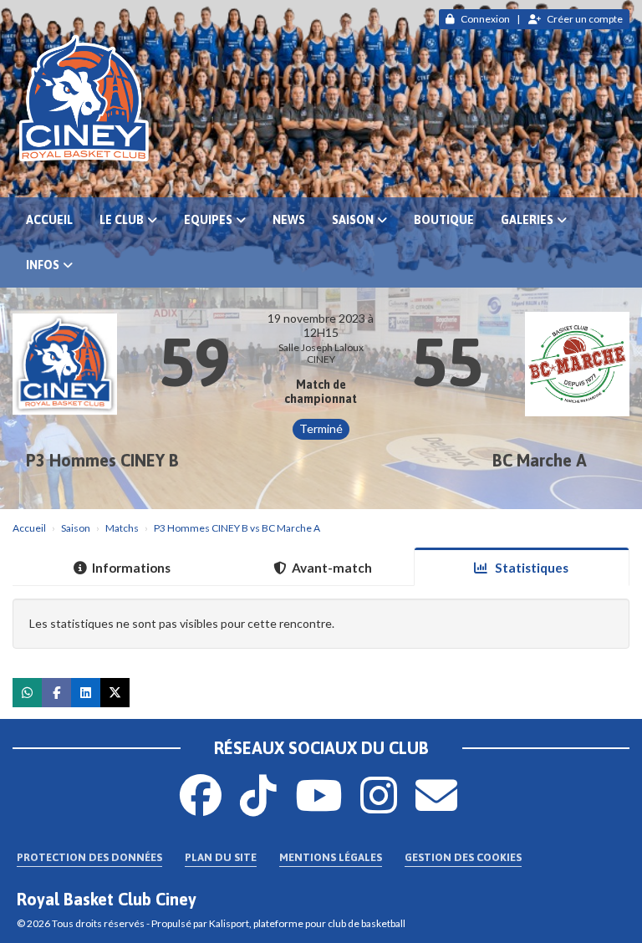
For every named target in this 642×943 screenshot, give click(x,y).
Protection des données (89, 857)
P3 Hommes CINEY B (102, 460)
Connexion (485, 19)
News (289, 220)
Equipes (208, 220)
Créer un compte (585, 19)
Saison (353, 220)
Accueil (49, 220)
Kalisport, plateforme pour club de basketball (307, 923)
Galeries (527, 220)
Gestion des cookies (463, 857)
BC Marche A (539, 460)
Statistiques (530, 567)
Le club (121, 220)
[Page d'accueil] (321, 99)
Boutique (444, 220)
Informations (131, 567)
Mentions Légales (330, 857)
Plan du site (221, 857)
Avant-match (332, 567)
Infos (42, 265)
